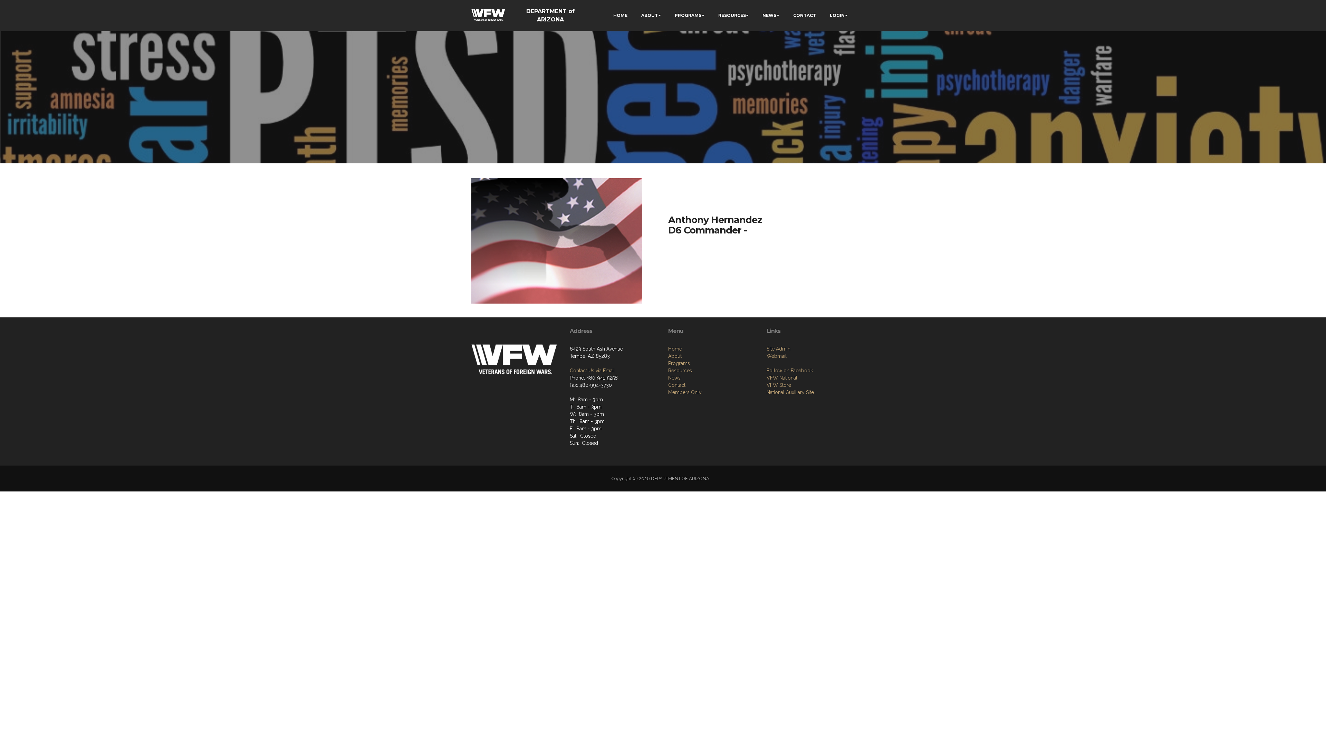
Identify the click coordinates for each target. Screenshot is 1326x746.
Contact (676, 385)
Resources (680, 370)
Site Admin (778, 349)
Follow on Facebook (790, 370)
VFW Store (779, 385)
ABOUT (649, 15)
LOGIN (837, 15)
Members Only (685, 392)
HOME (620, 15)
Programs (679, 363)
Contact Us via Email (592, 370)
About (675, 356)
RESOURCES (732, 15)
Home (675, 349)
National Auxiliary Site (790, 392)
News (674, 378)
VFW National (782, 378)
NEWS (769, 15)
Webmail (777, 356)
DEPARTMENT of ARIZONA (550, 15)
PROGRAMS (688, 15)
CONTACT (804, 15)
